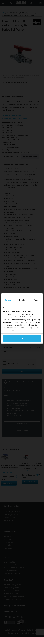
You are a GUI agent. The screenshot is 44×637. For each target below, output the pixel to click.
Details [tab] (22, 300)
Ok (22, 338)
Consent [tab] (8, 300)
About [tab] (36, 300)
